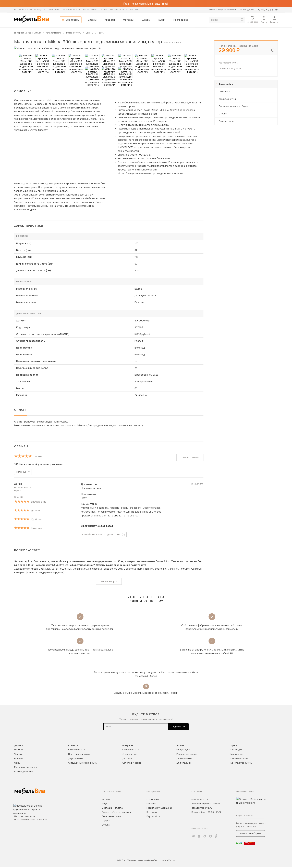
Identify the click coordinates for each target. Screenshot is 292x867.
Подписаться (178, 726)
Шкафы (146, 19)
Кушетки (18, 758)
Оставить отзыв (190, 457)
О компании (53, 9)
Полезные (21, 471)
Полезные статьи (118, 9)
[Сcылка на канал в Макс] (205, 836)
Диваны (92, 19)
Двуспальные (75, 758)
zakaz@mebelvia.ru (201, 807)
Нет (121, 534)
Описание (224, 91)
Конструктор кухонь (241, 762)
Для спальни (183, 762)
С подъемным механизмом (82, 762)
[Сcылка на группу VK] (193, 836)
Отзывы (223, 113)
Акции (104, 9)
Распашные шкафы (186, 753)
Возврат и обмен (90, 9)
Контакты (134, 9)
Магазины (152, 803)
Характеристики (228, 98)
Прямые (18, 749)
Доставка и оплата (71, 9)
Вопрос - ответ (227, 121)
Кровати (110, 19)
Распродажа (181, 19)
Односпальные (76, 749)
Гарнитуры (236, 749)
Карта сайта (153, 816)
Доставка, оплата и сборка (233, 106)
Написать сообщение (250, 833)
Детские (127, 758)
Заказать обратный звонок (222, 9)
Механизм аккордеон (26, 766)
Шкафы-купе (183, 749)
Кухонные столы (239, 758)
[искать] (242, 20)
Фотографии (226, 83)
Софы (17, 762)
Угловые (18, 753)
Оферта (106, 820)
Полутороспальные (79, 753)
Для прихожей (184, 758)
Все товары (72, 19)
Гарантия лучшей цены (159, 807)
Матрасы (128, 19)
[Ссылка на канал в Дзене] (210, 836)
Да (110, 534)
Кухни (162, 19)
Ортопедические (23, 771)
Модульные (236, 753)
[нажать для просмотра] (26, 59)
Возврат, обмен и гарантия (116, 812)
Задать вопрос (108, 581)
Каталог (106, 799)
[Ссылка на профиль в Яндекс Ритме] (216, 836)
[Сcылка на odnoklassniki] (199, 836)
